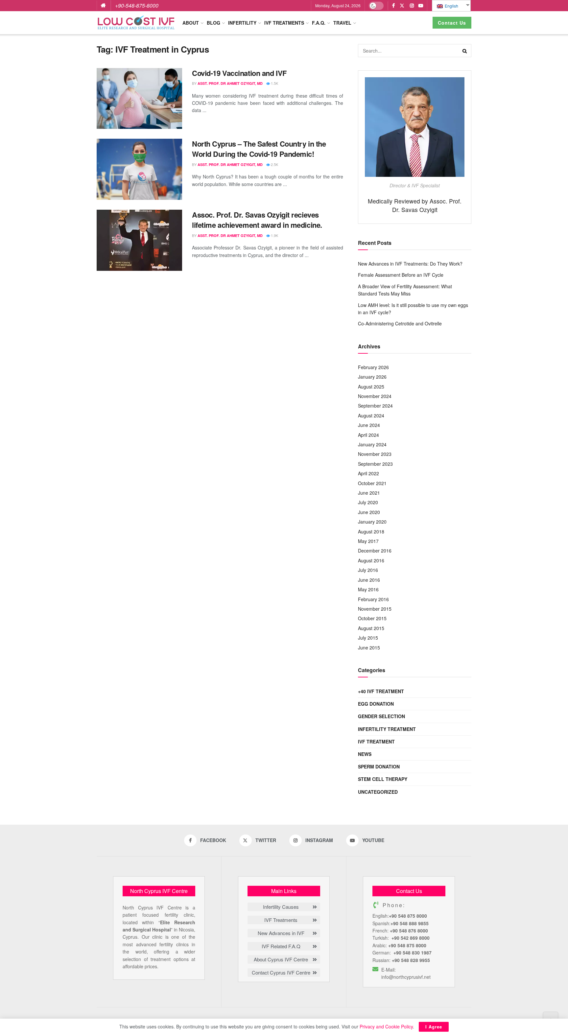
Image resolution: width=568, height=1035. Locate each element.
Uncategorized (378, 791)
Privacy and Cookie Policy (386, 1026)
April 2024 (368, 435)
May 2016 (368, 589)
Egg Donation (376, 703)
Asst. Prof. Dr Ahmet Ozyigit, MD (230, 83)
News (364, 754)
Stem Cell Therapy (382, 779)
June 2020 (369, 512)
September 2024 (375, 405)
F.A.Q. (318, 22)
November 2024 (374, 396)
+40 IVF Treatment (381, 691)
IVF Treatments (284, 22)
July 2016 (368, 570)
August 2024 (371, 415)
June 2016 (369, 579)
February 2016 (373, 599)
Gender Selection (381, 716)
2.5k (274, 164)
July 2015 (368, 637)
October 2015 (372, 618)
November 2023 (374, 454)
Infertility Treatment (387, 729)
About (190, 22)
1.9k (274, 235)
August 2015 (371, 628)
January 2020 (372, 521)
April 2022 (368, 473)
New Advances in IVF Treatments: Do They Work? (410, 263)
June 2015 (369, 647)
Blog (213, 22)
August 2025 (371, 386)
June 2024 (369, 425)
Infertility (242, 22)
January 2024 (372, 444)
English (451, 6)
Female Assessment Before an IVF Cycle (400, 274)
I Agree (433, 1026)
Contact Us (452, 22)
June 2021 (369, 492)
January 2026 (372, 376)
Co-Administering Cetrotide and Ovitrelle (400, 323)
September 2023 (375, 463)
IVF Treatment (376, 741)
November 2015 (374, 608)
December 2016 (374, 550)
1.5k (274, 83)
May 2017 (368, 541)
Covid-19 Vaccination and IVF (239, 73)
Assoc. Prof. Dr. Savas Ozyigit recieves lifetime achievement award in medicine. (257, 219)
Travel (342, 22)
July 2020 (368, 502)
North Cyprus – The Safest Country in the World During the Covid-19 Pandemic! (259, 148)
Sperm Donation (379, 766)
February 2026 (373, 367)
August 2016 (371, 560)
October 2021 (372, 483)
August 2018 (371, 531)
